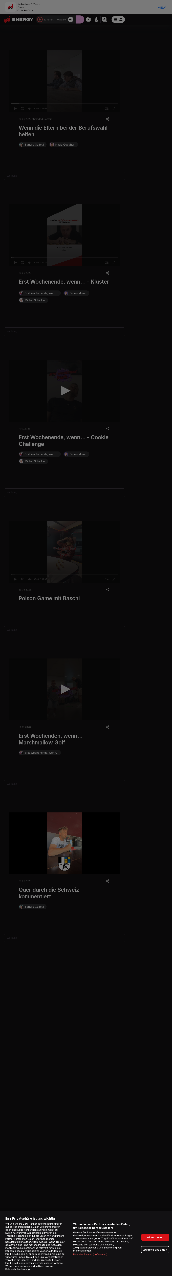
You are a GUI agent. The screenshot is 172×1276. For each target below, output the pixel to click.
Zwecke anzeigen (155, 1249)
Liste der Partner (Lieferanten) (90, 1254)
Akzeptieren (155, 1237)
